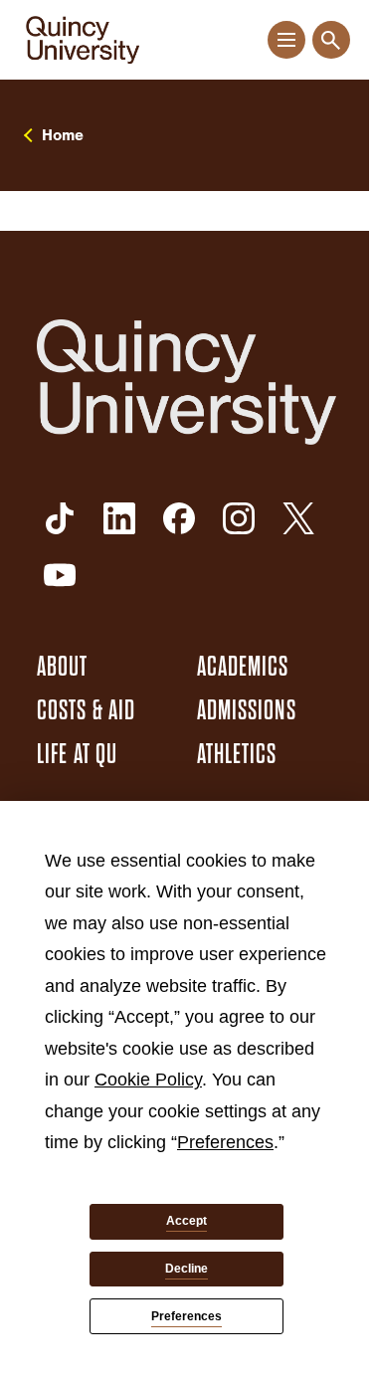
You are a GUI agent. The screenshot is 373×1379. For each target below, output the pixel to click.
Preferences (186, 1316)
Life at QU (77, 754)
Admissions (246, 710)
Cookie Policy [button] (148, 1079)
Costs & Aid (86, 710)
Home (63, 135)
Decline (186, 1269)
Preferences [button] (225, 1142)
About (63, 667)
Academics (243, 667)
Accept (186, 1221)
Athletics (237, 754)
